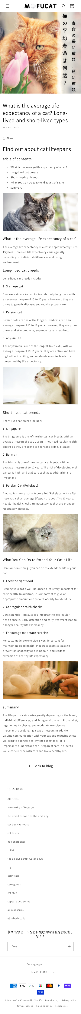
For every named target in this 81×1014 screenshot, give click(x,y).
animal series (16, 910)
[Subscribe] (69, 946)
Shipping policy (44, 1006)
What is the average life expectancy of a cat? (39, 167)
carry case (14, 875)
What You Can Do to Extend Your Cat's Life (37, 182)
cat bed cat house (18, 824)
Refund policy (52, 1000)
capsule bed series (19, 901)
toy (9, 867)
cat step (12, 893)
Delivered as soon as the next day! (28, 816)
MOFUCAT (17, 1000)
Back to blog (43, 766)
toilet (11, 850)
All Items (13, 799)
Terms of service (25, 1006)
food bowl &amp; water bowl (25, 858)
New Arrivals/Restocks (21, 807)
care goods (14, 884)
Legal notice (61, 1006)
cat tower (13, 833)
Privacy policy (69, 1000)
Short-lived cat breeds (25, 177)
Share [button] (10, 138)
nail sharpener (16, 841)
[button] (7, 6)
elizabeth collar (17, 918)
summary (16, 187)
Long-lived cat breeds (24, 172)
